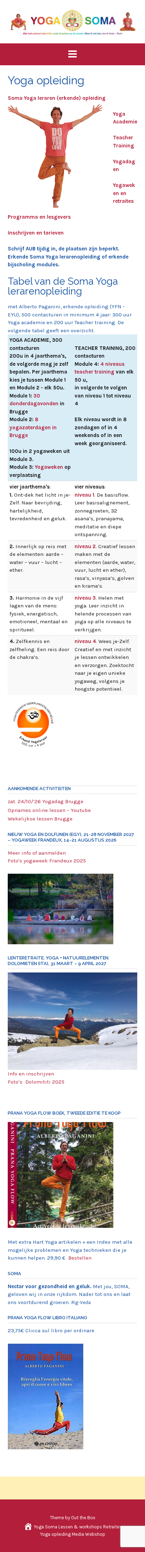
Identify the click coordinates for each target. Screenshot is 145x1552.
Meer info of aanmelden (37, 853)
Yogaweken (49, 467)
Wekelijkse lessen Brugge (40, 819)
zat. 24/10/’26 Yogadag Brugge (45, 801)
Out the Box (83, 1517)
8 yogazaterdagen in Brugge (33, 427)
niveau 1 (84, 495)
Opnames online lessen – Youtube (49, 810)
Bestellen (80, 1258)
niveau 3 (85, 598)
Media (78, 1534)
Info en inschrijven (32, 1074)
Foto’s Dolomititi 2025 (36, 1082)
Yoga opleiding (55, 1534)
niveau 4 (85, 641)
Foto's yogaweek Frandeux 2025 (47, 860)
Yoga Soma (45, 1526)
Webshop (95, 1534)
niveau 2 (85, 546)
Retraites (112, 1526)
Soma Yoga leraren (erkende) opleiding (57, 98)
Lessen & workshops (80, 1526)
